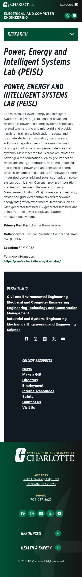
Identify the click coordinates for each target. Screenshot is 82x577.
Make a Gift (31, 374)
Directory (30, 380)
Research (18, 34)
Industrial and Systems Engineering (37, 319)
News (27, 369)
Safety (27, 397)
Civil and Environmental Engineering (37, 297)
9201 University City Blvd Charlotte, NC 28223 (41, 481)
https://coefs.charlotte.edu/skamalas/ (32, 261)
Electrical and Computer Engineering (38, 302)
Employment (32, 385)
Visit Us (28, 407)
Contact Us (31, 402)
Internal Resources (38, 391)
